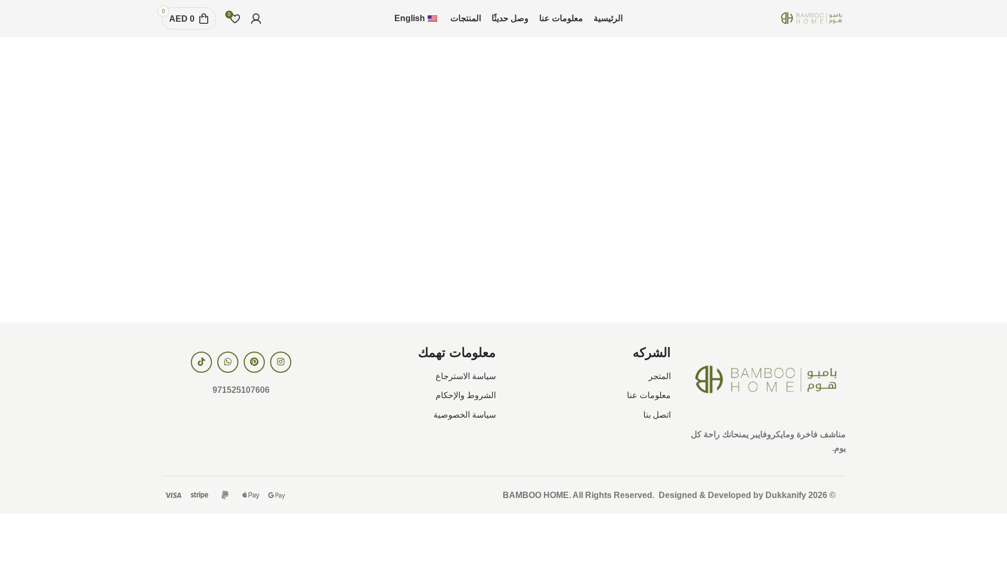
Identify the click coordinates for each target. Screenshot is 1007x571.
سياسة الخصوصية (464, 414)
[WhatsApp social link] (227, 362)
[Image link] (766, 379)
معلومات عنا (649, 395)
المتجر (660, 376)
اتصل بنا (657, 414)
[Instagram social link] (280, 362)
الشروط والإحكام (466, 395)
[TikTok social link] (201, 362)
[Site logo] (811, 17)
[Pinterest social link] (254, 362)
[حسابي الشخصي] (255, 18)
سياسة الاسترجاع (466, 376)
